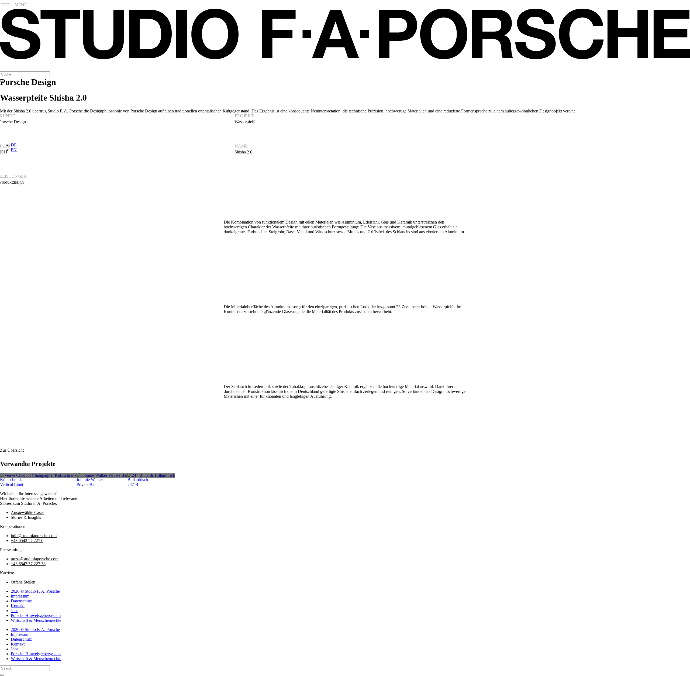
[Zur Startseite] (345, 58)
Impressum (20, 596)
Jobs (14, 610)
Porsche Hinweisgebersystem (36, 615)
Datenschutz (21, 601)
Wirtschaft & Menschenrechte (36, 620)
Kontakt (18, 605)
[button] (5, 65)
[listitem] (38, 475)
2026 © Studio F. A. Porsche (35, 591)
